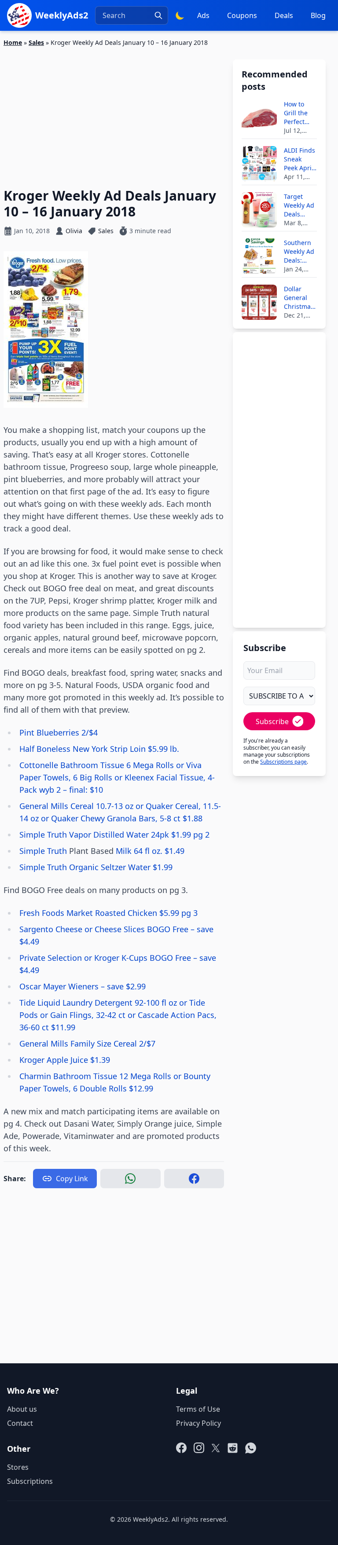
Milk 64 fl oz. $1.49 (149, 851)
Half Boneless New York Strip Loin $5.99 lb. (99, 748)
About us (22, 1409)
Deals (284, 15)
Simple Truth (44, 851)
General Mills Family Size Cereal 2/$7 (87, 1043)
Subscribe (272, 721)
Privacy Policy (198, 1423)
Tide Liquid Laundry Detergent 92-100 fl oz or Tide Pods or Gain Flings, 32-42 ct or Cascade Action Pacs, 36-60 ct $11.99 (118, 1014)
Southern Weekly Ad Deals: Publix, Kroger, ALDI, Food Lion (299, 251)
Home (13, 42)
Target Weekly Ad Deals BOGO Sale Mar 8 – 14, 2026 (300, 205)
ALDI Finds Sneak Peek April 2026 (299, 159)
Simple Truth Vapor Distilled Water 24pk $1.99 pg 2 (114, 834)
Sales (36, 42)
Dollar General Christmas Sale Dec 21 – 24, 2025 (299, 298)
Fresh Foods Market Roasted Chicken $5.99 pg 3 (108, 913)
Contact (20, 1423)
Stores (18, 1467)
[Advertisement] (114, 112)
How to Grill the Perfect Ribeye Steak (296, 113)
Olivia (74, 231)
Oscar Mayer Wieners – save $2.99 (82, 986)
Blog (318, 15)
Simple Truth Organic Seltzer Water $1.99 (96, 867)
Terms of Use (198, 1409)
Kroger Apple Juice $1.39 (64, 1059)
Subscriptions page (283, 761)
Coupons (242, 15)
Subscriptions (30, 1481)
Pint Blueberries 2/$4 (58, 732)
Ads (203, 15)
